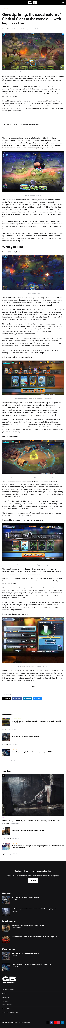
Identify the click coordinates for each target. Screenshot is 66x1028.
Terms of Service (7, 1005)
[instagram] (58, 1022)
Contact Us (5, 997)
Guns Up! (5, 86)
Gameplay (5, 817)
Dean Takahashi (8, 29)
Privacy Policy (6, 1008)
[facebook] (51, 1022)
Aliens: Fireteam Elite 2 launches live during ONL (28, 830)
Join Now (33, 880)
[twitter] (47, 1022)
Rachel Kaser (7, 823)
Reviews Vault (17, 124)
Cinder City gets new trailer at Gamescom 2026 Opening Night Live (34, 909)
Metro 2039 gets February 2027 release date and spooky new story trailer (31, 820)
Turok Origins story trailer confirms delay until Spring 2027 (32, 752)
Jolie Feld (6, 744)
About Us (5, 1001)
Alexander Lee (7, 729)
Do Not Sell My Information (10, 1012)
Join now (23, 80)
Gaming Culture (17, 718)
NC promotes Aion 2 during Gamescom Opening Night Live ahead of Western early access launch (38, 846)
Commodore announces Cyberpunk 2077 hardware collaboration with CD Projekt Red (36, 722)
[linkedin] (62, 1022)
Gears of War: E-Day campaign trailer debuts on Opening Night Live (35, 936)
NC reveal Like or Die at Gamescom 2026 (25, 736)
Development (16, 734)
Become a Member (7, 990)
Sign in (4, 993)
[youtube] (55, 1022)
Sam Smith (6, 760)
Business (6, 8)
